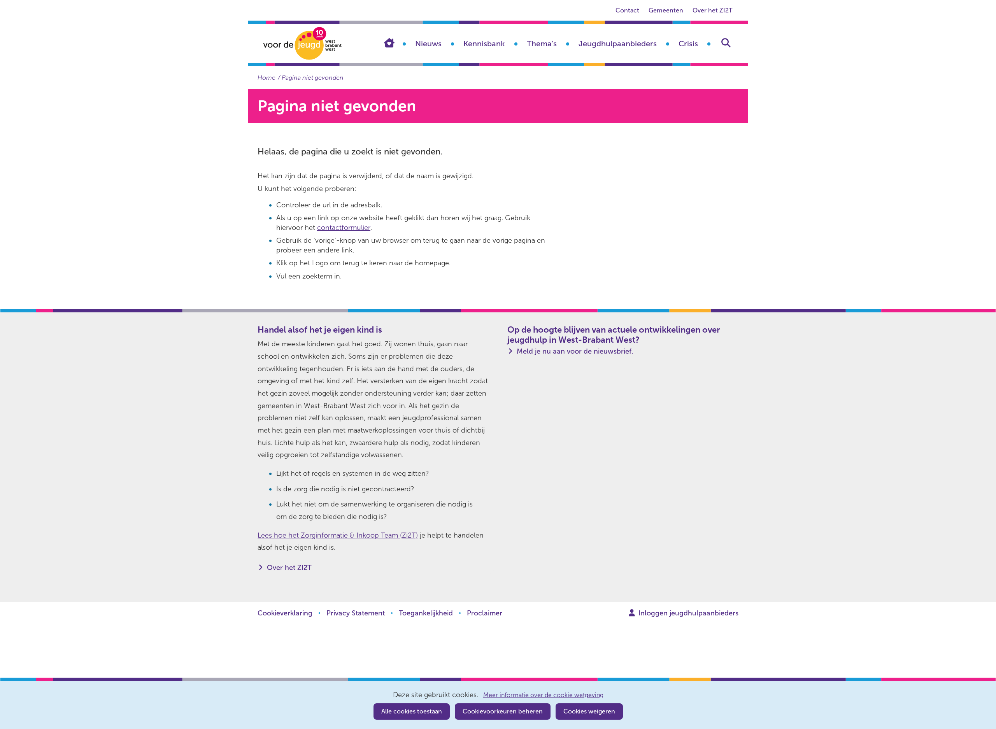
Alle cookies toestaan (411, 711)
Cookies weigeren (589, 711)
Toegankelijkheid (426, 613)
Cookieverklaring (285, 613)
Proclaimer (484, 613)
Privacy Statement (355, 613)
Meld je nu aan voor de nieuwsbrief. (575, 351)
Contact (627, 10)
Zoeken (726, 43)
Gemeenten (666, 10)
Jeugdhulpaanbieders (618, 43)
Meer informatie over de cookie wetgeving (543, 695)
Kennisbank (484, 43)
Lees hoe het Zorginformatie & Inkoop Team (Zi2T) (338, 535)
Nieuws (428, 43)
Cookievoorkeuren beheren (503, 711)
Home (395, 43)
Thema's (542, 43)
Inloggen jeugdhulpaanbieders (688, 613)
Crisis (688, 43)
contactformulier (343, 227)
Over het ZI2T (712, 10)
